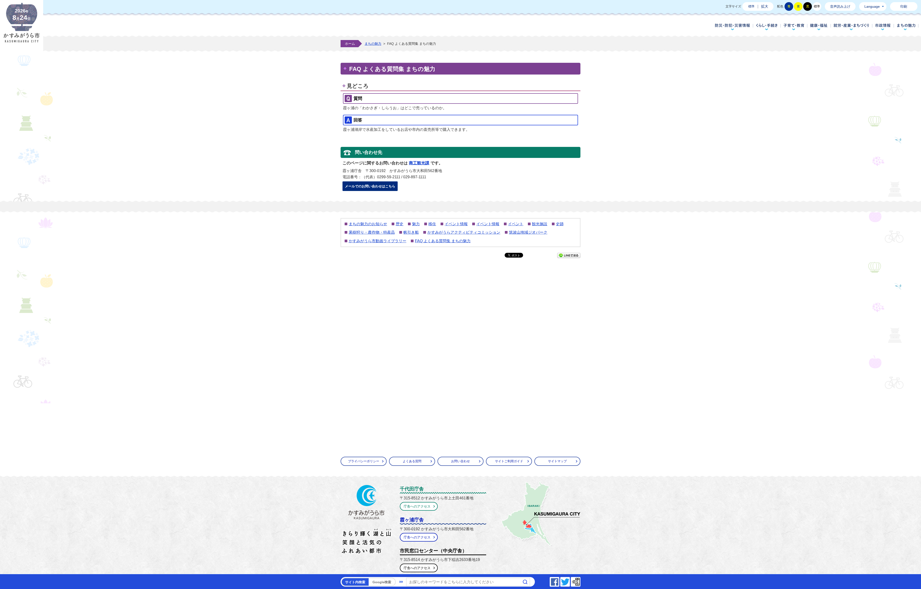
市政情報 (883, 27)
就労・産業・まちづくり (851, 27)
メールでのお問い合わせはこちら (370, 186)
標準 (751, 6)
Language (872, 6)
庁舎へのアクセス (417, 506)
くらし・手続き (766, 27)
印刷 (903, 6)
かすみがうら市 (367, 520)
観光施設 (539, 224)
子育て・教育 (793, 27)
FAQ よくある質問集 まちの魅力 (443, 241)
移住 (432, 224)
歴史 (399, 224)
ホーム (350, 44)
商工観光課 (419, 163)
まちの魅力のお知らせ (368, 224)
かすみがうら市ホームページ (21, 26)
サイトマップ (557, 461)
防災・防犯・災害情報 (732, 27)
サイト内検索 (355, 582)
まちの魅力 (906, 27)
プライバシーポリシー (363, 461)
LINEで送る (568, 255)
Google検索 (381, 582)
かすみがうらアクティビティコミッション (463, 232)
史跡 (560, 224)
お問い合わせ (460, 461)
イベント (515, 224)
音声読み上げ (840, 6)
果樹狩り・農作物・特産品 (372, 232)
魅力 (416, 224)
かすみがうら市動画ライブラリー (377, 241)
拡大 (764, 6)
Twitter (569, 580)
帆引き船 (411, 232)
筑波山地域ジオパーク (528, 232)
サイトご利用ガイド (509, 461)
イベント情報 (456, 224)
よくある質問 (412, 461)
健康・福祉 (819, 27)
